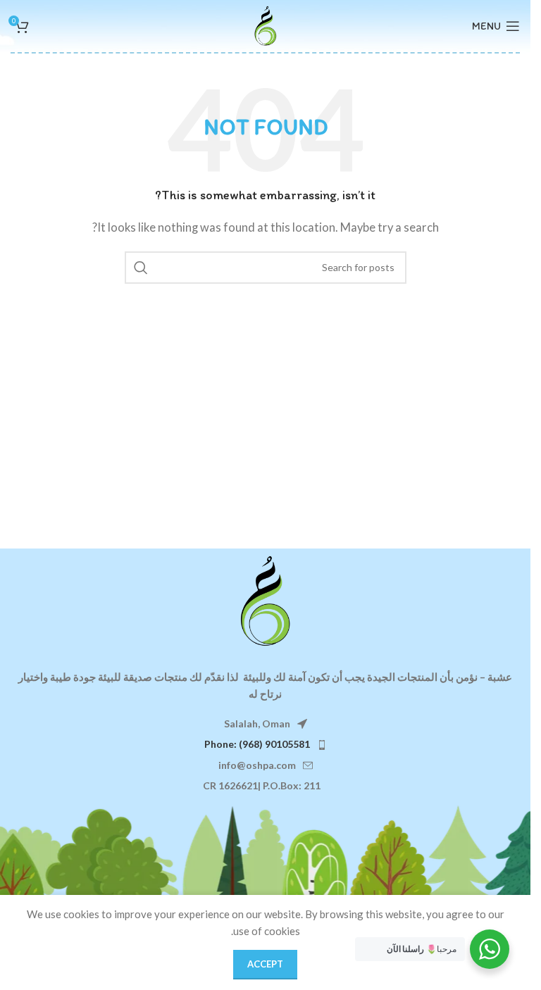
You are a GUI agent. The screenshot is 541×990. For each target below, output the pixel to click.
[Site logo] (265, 24)
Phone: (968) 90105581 (257, 744)
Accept (265, 964)
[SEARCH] (141, 267)
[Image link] (265, 600)
